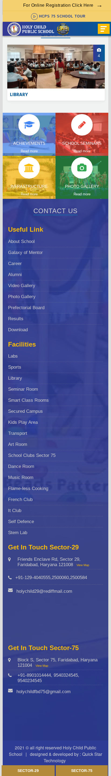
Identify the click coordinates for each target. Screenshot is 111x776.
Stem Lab (17, 532)
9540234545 (30, 680)
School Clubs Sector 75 (32, 455)
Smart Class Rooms (28, 400)
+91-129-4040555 (32, 577)
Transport (17, 433)
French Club (20, 499)
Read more (29, 151)
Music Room (20, 477)
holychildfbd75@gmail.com (43, 691)
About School (21, 241)
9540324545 (66, 675)
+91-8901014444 (34, 675)
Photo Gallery (22, 296)
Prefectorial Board (26, 307)
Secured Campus (25, 411)
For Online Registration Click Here (58, 5)
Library (15, 378)
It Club (14, 510)
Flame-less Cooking (28, 488)
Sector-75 (81, 770)
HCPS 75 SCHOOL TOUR (62, 16)
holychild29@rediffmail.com (44, 591)
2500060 (60, 577)
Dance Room (21, 466)
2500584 (78, 577)
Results (15, 318)
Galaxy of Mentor (25, 252)
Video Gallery (21, 285)
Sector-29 (28, 770)
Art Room (17, 444)
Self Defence (21, 521)
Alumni (15, 274)
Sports (14, 367)
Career (15, 263)
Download (18, 329)
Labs (13, 356)
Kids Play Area (23, 422)
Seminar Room (23, 389)
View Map (83, 565)
